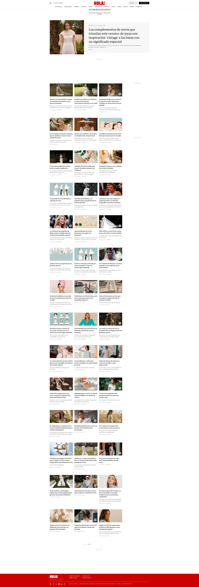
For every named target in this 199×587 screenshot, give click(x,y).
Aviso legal (73, 583)
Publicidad (73, 577)
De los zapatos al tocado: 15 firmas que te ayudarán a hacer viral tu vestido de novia (61, 136)
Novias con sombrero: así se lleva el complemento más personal (85, 135)
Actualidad (58, 6)
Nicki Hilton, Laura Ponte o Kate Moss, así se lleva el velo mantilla (110, 232)
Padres (132, 6)
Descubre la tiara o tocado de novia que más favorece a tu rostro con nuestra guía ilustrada (61, 330)
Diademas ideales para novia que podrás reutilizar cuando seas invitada (85, 527)
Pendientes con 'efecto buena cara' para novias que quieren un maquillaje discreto (85, 298)
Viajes (119, 6)
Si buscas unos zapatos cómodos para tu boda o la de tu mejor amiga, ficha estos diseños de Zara (61, 460)
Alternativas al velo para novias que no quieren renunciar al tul (85, 492)
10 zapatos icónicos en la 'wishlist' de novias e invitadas (110, 167)
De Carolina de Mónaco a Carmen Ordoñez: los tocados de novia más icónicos (110, 265)
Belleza (83, 6)
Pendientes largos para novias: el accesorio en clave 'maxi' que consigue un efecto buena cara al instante (110, 102)
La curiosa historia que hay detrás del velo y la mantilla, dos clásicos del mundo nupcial (61, 363)
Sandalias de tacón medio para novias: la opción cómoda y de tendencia (84, 168)
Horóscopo (139, 6)
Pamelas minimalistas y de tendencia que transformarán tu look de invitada (85, 200)
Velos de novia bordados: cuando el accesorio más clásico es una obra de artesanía (61, 101)
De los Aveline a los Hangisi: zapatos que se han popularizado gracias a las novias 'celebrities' (61, 493)
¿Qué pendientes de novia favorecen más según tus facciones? (83, 233)
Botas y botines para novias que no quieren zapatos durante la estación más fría (109, 298)
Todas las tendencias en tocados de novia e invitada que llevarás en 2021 (60, 298)
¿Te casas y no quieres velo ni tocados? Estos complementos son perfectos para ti (110, 330)
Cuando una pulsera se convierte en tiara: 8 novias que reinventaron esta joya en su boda (85, 101)
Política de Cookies (87, 583)
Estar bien (98, 6)
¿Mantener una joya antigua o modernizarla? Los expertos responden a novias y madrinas (109, 200)
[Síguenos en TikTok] (59, 584)
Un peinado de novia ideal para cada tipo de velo (60, 200)
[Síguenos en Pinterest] (65, 584)
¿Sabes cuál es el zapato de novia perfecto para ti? (61, 264)
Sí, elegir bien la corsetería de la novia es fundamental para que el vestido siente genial (61, 428)
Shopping (106, 6)
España (132, 3)
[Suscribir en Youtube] (62, 584)
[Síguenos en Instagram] (51, 584)
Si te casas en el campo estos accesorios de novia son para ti (109, 427)
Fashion (76, 6)
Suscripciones (74, 576)
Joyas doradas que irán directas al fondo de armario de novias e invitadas (85, 330)
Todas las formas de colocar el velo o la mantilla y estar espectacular (109, 363)
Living (113, 6)
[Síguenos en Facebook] (53, 584)
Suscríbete (144, 3)
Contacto (85, 576)
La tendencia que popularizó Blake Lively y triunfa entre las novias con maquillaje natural (60, 233)
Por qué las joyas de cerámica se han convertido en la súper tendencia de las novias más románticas (110, 494)
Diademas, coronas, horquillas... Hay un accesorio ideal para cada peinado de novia (85, 460)
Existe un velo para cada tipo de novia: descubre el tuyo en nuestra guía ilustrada (85, 265)
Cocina (90, 6)
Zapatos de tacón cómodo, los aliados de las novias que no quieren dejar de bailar (60, 527)
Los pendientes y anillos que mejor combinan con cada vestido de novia (85, 363)
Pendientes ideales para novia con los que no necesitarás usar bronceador (85, 428)
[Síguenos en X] (56, 584)
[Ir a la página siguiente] (89, 544)
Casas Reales (68, 6)
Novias (125, 6)
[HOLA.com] (99, 3)
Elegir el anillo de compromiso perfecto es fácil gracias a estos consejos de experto (109, 527)
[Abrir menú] (50, 3)
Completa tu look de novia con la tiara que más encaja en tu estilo (110, 135)
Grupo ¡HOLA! (86, 577)
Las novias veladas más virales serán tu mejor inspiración (60, 167)
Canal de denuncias (124, 583)
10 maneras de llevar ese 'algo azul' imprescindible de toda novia (109, 460)
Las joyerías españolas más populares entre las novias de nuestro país (109, 395)
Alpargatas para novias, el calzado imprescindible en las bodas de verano (85, 395)
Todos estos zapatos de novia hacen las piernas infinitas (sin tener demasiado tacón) (60, 395)
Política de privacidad (106, 583)
